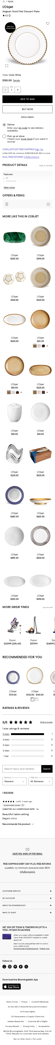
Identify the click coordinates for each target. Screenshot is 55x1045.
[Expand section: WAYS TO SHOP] (27, 912)
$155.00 (7, 80)
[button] (27, 45)
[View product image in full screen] (7, 66)
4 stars (6, 739)
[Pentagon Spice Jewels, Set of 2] (14, 278)
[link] (14, 256)
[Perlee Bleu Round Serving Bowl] (14, 495)
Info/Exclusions (31, 157)
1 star (6, 756)
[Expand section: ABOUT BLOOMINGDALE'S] (27, 905)
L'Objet (7, 7)
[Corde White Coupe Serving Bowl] (14, 536)
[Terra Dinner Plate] (40, 319)
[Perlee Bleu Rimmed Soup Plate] (12, 676)
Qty (11, 87)
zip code (22, 128)
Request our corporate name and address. (30, 1034)
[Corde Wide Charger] (40, 536)
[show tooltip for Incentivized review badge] (22, 805)
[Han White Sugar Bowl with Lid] (14, 412)
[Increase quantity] (18, 90)
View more (9, 187)
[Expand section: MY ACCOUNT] (27, 898)
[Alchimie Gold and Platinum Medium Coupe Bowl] (40, 495)
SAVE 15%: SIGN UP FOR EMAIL (28, 854)
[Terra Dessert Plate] (14, 366)
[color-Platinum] (36, 699)
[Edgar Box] (40, 454)
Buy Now (27, 109)
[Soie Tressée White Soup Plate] (40, 412)
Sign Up (39, 149)
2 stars (6, 750)
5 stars (6, 734)
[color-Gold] (32, 699)
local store (27, 139)
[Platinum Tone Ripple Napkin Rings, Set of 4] (14, 454)
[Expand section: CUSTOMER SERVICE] (27, 891)
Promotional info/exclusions (26, 948)
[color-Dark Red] (43, 345)
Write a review (46, 722)
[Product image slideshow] (27, 45)
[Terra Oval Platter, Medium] (40, 366)
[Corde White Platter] (14, 577)
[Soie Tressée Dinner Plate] (35, 676)
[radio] (35, 346)
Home (10, 1)
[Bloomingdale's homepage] (3, 1)
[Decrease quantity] (5, 90)
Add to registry (27, 117)
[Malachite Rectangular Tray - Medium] (14, 237)
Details (16, 80)
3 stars (6, 745)
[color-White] (39, 345)
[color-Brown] (34, 345)
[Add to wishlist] (48, 23)
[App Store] (11, 986)
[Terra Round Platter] (40, 237)
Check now (45, 948)
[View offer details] (27, 204)
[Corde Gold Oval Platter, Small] (14, 319)
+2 (47, 346)
